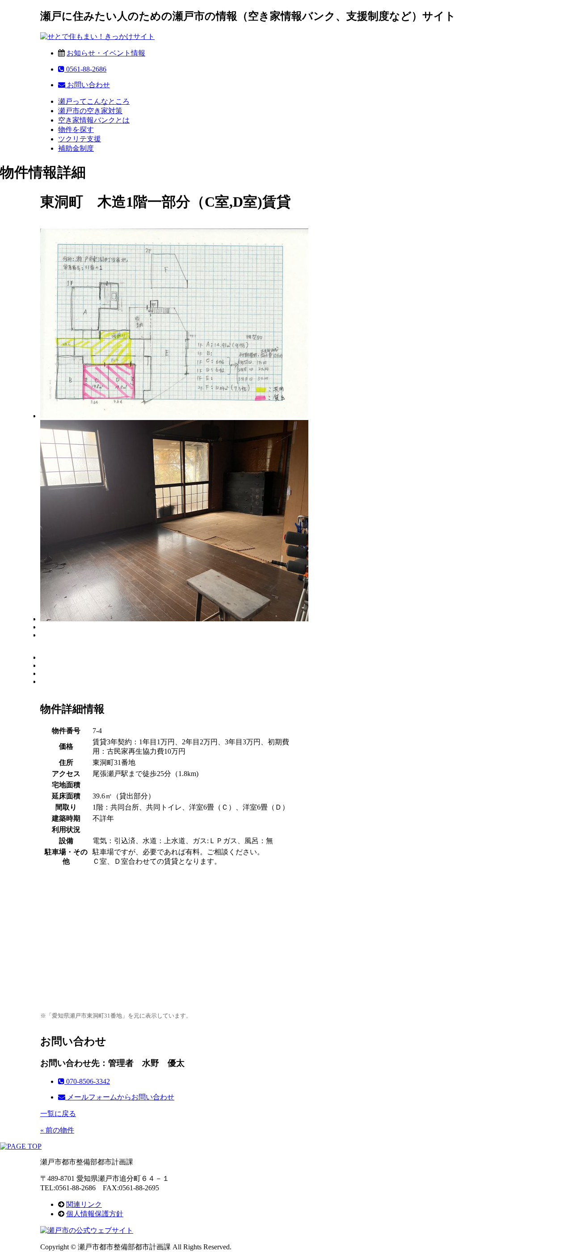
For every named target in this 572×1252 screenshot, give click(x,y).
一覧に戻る (58, 1113)
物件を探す (76, 129)
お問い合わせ (87, 85)
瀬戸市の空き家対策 (90, 111)
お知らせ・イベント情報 (106, 53)
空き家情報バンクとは (94, 120)
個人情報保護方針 (94, 1214)
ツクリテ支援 (79, 139)
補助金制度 (76, 148)
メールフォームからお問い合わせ (119, 1097)
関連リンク (84, 1204)
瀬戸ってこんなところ (94, 101)
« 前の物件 (57, 1130)
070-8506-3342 (87, 1081)
